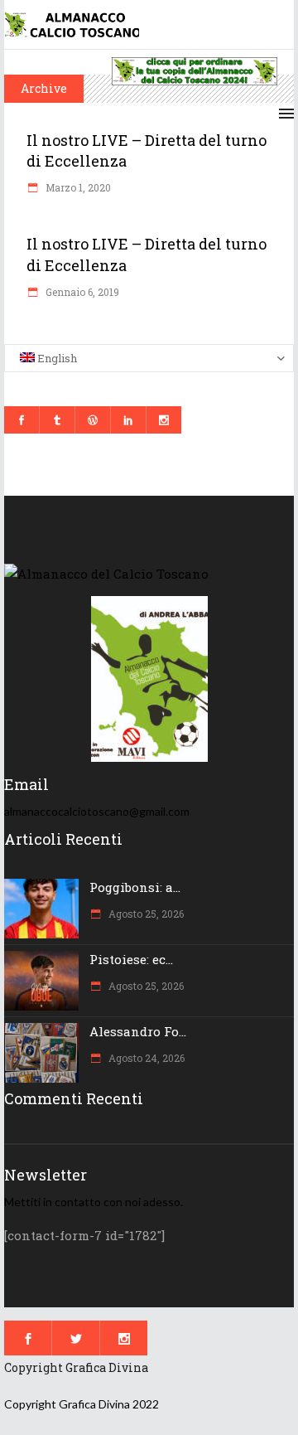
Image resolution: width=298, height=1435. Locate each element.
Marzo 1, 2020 (77, 187)
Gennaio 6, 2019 (81, 291)
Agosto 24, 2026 (145, 1057)
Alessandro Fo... (137, 1031)
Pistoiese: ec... (131, 959)
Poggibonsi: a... (134, 887)
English (56, 358)
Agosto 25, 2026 (145, 913)
